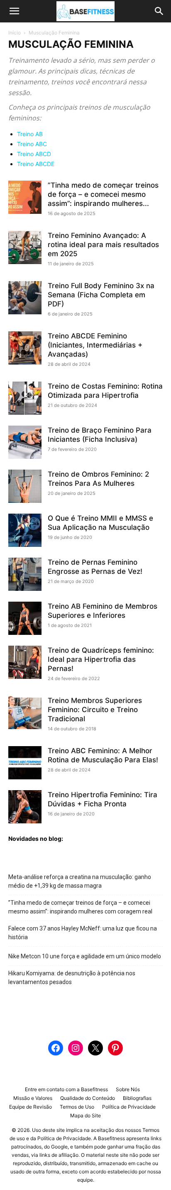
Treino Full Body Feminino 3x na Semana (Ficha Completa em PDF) (101, 295)
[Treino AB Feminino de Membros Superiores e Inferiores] (25, 618)
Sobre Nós (128, 1089)
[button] (14, 11)
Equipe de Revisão (30, 1107)
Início (14, 32)
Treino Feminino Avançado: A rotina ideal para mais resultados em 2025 (103, 244)
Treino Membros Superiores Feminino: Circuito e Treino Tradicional (95, 709)
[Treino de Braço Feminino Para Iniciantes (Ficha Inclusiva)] (25, 442)
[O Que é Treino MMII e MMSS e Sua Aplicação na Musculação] (25, 530)
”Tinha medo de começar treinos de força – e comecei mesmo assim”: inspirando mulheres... (103, 194)
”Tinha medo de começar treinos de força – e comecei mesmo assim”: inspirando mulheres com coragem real (80, 907)
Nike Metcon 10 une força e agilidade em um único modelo (84, 956)
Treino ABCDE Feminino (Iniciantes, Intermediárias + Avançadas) (95, 345)
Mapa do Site (85, 1115)
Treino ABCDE (35, 163)
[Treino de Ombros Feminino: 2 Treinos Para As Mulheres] (25, 486)
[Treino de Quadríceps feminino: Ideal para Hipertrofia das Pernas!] (25, 662)
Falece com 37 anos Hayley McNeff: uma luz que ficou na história (82, 932)
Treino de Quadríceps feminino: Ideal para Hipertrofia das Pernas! (101, 659)
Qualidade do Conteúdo (87, 1098)
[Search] (159, 11)
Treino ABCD (34, 153)
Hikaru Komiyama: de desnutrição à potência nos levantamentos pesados (71, 977)
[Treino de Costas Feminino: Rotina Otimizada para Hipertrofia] (25, 398)
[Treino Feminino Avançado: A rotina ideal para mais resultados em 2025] (25, 247)
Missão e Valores (32, 1098)
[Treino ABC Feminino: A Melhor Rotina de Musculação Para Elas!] (25, 762)
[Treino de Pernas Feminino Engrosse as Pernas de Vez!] (25, 574)
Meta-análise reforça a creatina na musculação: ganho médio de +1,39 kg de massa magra (79, 881)
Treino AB (30, 133)
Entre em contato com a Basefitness (66, 1089)
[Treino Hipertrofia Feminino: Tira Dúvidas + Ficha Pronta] (25, 806)
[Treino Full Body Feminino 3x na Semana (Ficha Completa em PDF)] (25, 297)
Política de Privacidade (129, 1107)
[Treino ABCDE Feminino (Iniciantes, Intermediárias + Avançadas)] (25, 348)
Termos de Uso (77, 1107)
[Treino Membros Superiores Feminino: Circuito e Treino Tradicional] (25, 712)
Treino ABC (32, 143)
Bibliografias (137, 1098)
